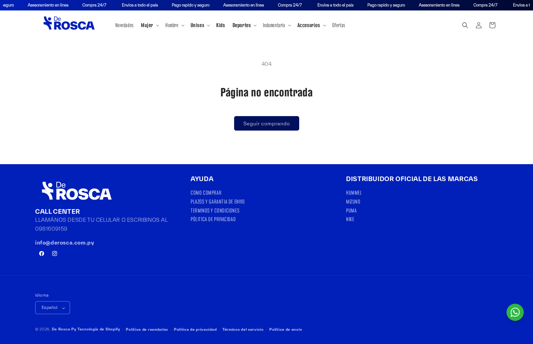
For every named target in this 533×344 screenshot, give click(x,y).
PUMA (351, 210)
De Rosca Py (64, 329)
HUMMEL (354, 193)
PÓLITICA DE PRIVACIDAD (213, 219)
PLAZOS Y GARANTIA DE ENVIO (218, 201)
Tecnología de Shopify (98, 329)
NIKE (350, 219)
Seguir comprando (266, 123)
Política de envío (285, 329)
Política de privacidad (195, 329)
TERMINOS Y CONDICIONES (215, 210)
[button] (149, 25)
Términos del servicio (243, 329)
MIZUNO (353, 201)
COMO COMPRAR (206, 193)
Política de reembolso (147, 329)
